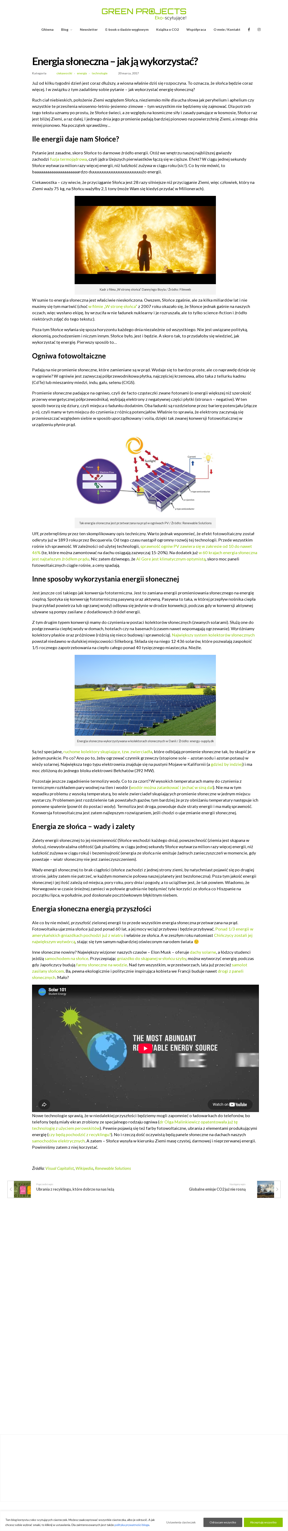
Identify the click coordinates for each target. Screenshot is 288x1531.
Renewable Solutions (113, 1168)
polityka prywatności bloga (131, 1525)
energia (82, 73)
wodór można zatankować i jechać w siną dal (172, 787)
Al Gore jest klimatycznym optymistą (171, 558)
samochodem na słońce (66, 958)
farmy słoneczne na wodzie (101, 964)
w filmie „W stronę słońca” (112, 306)
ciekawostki (64, 73)
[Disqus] (144, 1265)
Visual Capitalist (59, 1168)
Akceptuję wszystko (263, 1522)
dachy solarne (203, 952)
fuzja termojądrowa (68, 159)
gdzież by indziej (226, 764)
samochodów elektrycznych (58, 1140)
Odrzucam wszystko (223, 1522)
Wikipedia (84, 1168)
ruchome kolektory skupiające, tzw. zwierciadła (107, 751)
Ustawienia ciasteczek (181, 1522)
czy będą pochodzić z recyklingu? (79, 1134)
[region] (144, 1521)
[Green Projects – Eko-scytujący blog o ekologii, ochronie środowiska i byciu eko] (144, 14)
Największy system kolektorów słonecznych (213, 634)
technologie (100, 73)
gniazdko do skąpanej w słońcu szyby (151, 958)
